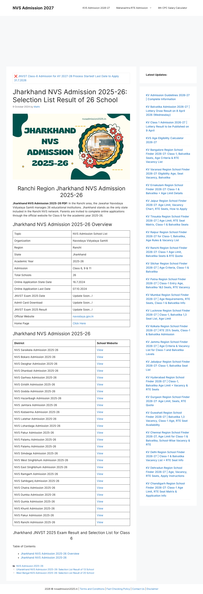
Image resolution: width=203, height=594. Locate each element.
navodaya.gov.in (83, 316)
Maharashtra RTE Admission (132, 7)
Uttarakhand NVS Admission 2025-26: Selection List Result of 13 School (55, 569)
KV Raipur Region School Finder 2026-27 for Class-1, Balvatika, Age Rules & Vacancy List (166, 236)
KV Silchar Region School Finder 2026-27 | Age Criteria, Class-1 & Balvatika (167, 267)
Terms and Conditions (92, 588)
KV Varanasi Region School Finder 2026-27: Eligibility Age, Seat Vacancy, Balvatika (168, 173)
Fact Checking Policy (118, 588)
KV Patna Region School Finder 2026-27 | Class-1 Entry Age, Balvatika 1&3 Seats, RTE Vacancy (168, 283)
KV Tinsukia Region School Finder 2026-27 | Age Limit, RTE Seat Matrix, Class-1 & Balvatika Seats (167, 220)
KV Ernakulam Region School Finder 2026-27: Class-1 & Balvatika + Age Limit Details (164, 189)
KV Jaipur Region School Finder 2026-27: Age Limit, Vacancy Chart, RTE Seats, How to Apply (166, 204)
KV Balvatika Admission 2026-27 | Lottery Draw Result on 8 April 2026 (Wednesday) (168, 110)
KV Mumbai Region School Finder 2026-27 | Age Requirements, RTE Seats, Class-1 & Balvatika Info (168, 299)
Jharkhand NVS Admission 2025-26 (44, 557)
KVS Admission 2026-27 (96, 7)
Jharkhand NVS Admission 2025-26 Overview (50, 553)
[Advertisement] (101, 39)
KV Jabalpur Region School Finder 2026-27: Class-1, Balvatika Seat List (168, 365)
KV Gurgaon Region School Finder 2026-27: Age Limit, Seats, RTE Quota (168, 401)
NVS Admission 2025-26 (29, 566)
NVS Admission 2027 (33, 8)
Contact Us (138, 588)
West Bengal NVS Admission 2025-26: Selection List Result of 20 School (55, 573)
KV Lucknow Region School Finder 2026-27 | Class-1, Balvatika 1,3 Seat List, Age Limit (168, 314)
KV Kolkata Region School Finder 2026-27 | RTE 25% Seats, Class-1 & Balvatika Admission (168, 330)
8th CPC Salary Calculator (172, 7)
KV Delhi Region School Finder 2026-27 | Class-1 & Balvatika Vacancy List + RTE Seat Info (165, 456)
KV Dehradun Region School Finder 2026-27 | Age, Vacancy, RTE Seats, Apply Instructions (166, 471)
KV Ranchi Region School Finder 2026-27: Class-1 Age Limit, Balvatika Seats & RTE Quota (166, 251)
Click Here (79, 323)
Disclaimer (152, 588)
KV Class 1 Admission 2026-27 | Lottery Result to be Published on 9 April (167, 126)
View (100, 350)
